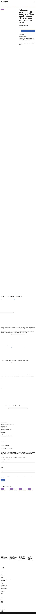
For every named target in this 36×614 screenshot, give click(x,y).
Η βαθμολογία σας (4, 459)
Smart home (23, 38)
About (2, 601)
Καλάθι (2, 582)
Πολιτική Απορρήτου (4, 588)
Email (2, 471)
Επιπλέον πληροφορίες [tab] (10, 296)
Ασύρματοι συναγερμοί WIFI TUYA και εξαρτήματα (25, 39)
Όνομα (2, 467)
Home (2, 597)
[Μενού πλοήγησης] (34, 2)
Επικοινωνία (3, 580)
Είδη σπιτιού (33, 39)
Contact (2, 602)
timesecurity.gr (3, 575)
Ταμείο (2, 593)
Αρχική (2, 577)
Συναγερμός (21, 44)
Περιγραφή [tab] (2, 296)
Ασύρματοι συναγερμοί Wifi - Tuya (29, 38)
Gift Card (2, 611)
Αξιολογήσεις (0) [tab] (19, 296)
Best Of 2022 (3, 609)
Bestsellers (2, 606)
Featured (2, 610)
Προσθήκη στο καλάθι (28, 30)
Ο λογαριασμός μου (4, 585)
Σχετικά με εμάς (3, 591)
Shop (1, 572)
